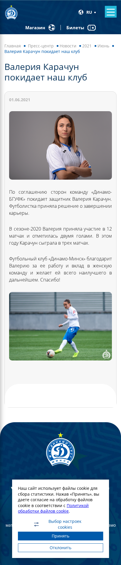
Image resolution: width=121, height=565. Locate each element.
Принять (60, 536)
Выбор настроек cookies (64, 524)
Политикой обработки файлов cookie (53, 508)
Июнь (103, 46)
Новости (68, 46)
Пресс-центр (41, 46)
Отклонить (60, 547)
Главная (12, 46)
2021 (87, 46)
